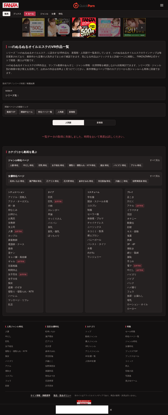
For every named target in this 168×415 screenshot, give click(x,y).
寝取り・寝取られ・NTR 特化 (82, 165)
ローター (131, 308)
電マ (129, 265)
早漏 (50, 214)
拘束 (129, 239)
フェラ (130, 291)
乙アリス (49, 341)
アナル (130, 205)
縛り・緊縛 (133, 252)
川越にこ (49, 361)
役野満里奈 (50, 366)
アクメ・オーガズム (18, 201)
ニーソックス (94, 226)
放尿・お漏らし (135, 295)
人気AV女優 (90, 361)
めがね (90, 252)
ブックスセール (132, 356)
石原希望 (49, 380)
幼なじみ (12, 209)
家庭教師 (12, 239)
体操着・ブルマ (95, 218)
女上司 (11, 226)
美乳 (50, 227)
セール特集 (130, 331)
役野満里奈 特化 (140, 181)
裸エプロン (93, 235)
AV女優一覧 (90, 356)
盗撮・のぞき (15, 287)
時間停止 (12, 270)
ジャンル (44, 13)
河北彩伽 (49, 356)
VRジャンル (90, 346)
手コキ (130, 261)
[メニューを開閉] (161, 5)
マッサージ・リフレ (18, 300)
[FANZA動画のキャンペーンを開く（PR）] (84, 27)
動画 (6, 13)
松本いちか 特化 (17, 181)
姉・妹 (11, 205)
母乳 (129, 300)
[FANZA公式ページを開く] (11, 5)
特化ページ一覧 (45, 112)
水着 (89, 248)
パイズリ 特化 (120, 165)
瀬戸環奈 (49, 336)
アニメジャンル (92, 351)
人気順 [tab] (68, 122)
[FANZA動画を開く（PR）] (33, 27)
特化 (61, 13)
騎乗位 (130, 222)
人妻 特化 (14, 165)
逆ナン (11, 252)
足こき (130, 197)
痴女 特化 (104, 165)
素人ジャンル (91, 341)
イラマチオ (133, 210)
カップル (12, 235)
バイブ (130, 278)
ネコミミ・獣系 (95, 231)
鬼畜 (129, 235)
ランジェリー (94, 256)
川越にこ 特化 (121, 181)
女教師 (11, 222)
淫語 (129, 214)
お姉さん (12, 214)
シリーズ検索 (19, 83)
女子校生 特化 (58, 165)
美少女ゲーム (131, 380)
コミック (129, 361)
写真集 (128, 376)
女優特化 (129, 346)
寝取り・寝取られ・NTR (21, 291)
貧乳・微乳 (53, 231)
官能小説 (129, 371)
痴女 (10, 283)
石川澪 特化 (69, 181)
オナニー (131, 218)
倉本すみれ (50, 351)
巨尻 (50, 197)
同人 (127, 366)
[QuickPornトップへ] (84, 5)
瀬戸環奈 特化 (35, 181)
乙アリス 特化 (52, 181)
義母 (10, 248)
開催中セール (27, 112)
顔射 (129, 227)
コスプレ (92, 205)
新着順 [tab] (100, 122)
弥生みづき (50, 376)
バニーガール (94, 239)
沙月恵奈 (49, 385)
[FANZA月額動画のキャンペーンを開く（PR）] (135, 27)
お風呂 (11, 218)
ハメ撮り (131, 287)
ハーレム (12, 295)
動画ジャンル (91, 336)
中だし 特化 (28, 165)
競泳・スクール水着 (97, 201)
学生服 (90, 197)
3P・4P (131, 244)
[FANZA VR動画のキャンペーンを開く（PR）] (59, 27)
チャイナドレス (95, 222)
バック (130, 283)
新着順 (72, 112)
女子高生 (12, 274)
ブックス (17, 13)
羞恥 (129, 257)
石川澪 (48, 346)
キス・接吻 (133, 231)
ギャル (11, 261)
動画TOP (7, 83)
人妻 (10, 231)
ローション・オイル (137, 304)
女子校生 (9, 346)
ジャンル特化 (131, 341)
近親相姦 (12, 265)
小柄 (50, 205)
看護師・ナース (16, 244)
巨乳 (50, 201)
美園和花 (49, 371)
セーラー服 (93, 214)
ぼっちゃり (53, 235)
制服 (89, 209)
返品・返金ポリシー (62, 395)
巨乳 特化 (43, 165)
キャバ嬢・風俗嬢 (17, 257)
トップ (88, 331)
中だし (130, 270)
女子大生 (12, 278)
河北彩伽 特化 (104, 181)
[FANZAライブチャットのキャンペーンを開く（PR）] (109, 27)
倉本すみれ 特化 (86, 181)
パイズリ (131, 274)
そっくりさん (55, 218)
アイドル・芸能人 (17, 197)
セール (31, 13)
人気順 (60, 112)
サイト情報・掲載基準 (40, 395)
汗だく (130, 201)
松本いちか (50, 331)
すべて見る (155, 160)
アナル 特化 (136, 165)
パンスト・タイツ (96, 244)
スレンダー (53, 210)
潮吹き (130, 248)
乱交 (10, 304)
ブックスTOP (131, 351)
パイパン (52, 222)
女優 (53, 13)
